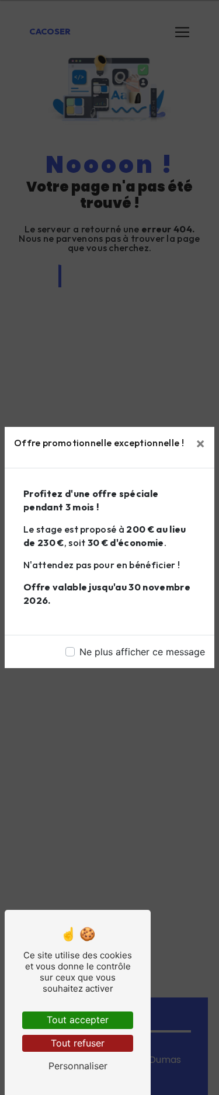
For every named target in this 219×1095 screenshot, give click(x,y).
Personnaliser (77, 1066)
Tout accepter (78, 1020)
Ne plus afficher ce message (142, 652)
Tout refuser (78, 1043)
